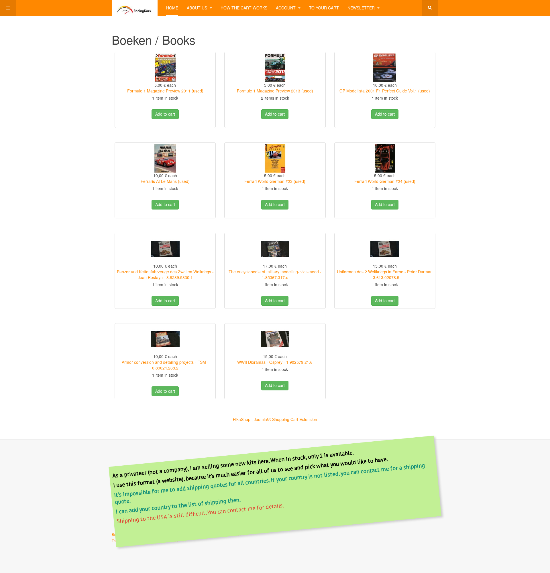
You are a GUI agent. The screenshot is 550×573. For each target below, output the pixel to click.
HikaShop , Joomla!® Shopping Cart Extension (275, 419)
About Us (197, 8)
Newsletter (361, 8)
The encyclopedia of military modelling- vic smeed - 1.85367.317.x (275, 274)
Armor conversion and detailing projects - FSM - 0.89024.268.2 (165, 365)
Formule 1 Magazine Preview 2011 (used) (165, 91)
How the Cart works (244, 8)
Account (286, 8)
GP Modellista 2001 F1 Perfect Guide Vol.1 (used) (384, 91)
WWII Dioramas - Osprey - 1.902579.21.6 (275, 362)
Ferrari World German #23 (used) (274, 181)
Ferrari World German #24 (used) (384, 181)
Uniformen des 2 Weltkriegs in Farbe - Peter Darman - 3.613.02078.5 (385, 274)
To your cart (324, 8)
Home (172, 8)
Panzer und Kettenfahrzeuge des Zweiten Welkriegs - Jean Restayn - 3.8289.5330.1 (165, 274)
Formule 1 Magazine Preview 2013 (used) (275, 91)
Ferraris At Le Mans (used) (165, 181)
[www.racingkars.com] (135, 8)
